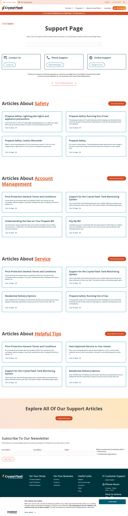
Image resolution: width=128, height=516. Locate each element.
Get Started (121, 8)
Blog (79, 491)
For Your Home (11, 2)
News (80, 488)
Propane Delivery (35, 479)
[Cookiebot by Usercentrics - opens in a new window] (12, 512)
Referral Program (35, 485)
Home (5, 23)
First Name (6, 450)
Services (68, 8)
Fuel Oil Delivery (34, 482)
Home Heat (101, 451)
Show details (29, 512)
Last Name (37, 450)
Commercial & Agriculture (106, 454)
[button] (72, 8)
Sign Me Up (8, 459)
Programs (78, 8)
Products (57, 482)
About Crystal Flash (93, 8)
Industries (57, 485)
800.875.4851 (109, 480)
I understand (112, 501)
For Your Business (26, 2)
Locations (107, 8)
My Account (117, 2)
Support (107, 2)
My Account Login (84, 482)
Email (67, 450)
